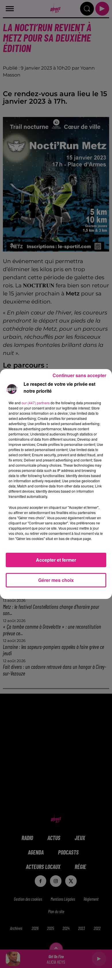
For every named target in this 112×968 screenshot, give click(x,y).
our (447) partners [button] (36, 402)
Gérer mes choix (56, 580)
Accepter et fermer (56, 559)
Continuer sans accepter (79, 375)
